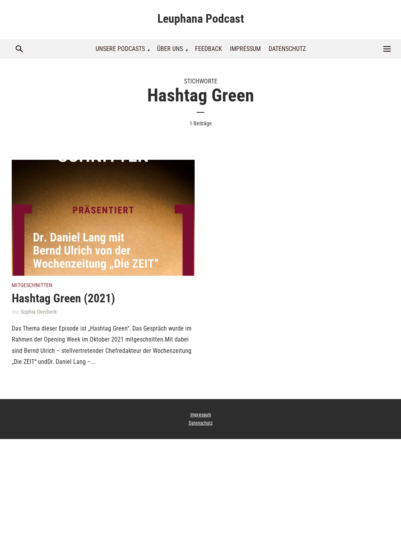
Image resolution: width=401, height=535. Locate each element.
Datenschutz (287, 48)
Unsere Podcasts (120, 48)
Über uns (170, 48)
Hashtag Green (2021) (63, 298)
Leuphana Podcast (200, 18)
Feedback (208, 48)
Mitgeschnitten (32, 285)
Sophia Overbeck (39, 312)
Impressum (245, 48)
